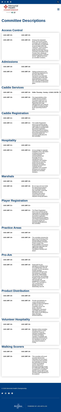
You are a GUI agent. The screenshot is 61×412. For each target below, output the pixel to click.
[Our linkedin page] (10, 2)
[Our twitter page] (2, 2)
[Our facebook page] (7, 2)
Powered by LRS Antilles (37, 406)
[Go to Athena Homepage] (11, 9)
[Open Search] (58, 2)
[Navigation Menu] (58, 9)
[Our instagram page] (5, 2)
